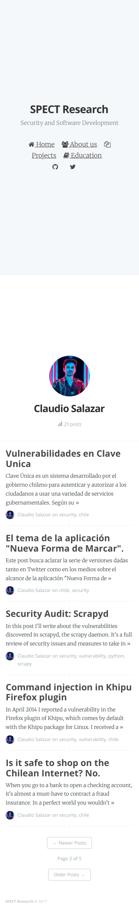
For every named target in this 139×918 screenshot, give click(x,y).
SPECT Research (19, 901)
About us (82, 144)
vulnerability (92, 656)
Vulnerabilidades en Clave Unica (63, 458)
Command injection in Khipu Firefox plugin (69, 692)
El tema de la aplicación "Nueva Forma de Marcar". (65, 543)
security (67, 514)
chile (84, 514)
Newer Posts (69, 843)
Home (45, 144)
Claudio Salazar (34, 514)
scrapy (24, 663)
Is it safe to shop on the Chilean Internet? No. (57, 768)
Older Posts (69, 874)
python (116, 656)
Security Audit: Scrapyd (57, 614)
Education (86, 155)
